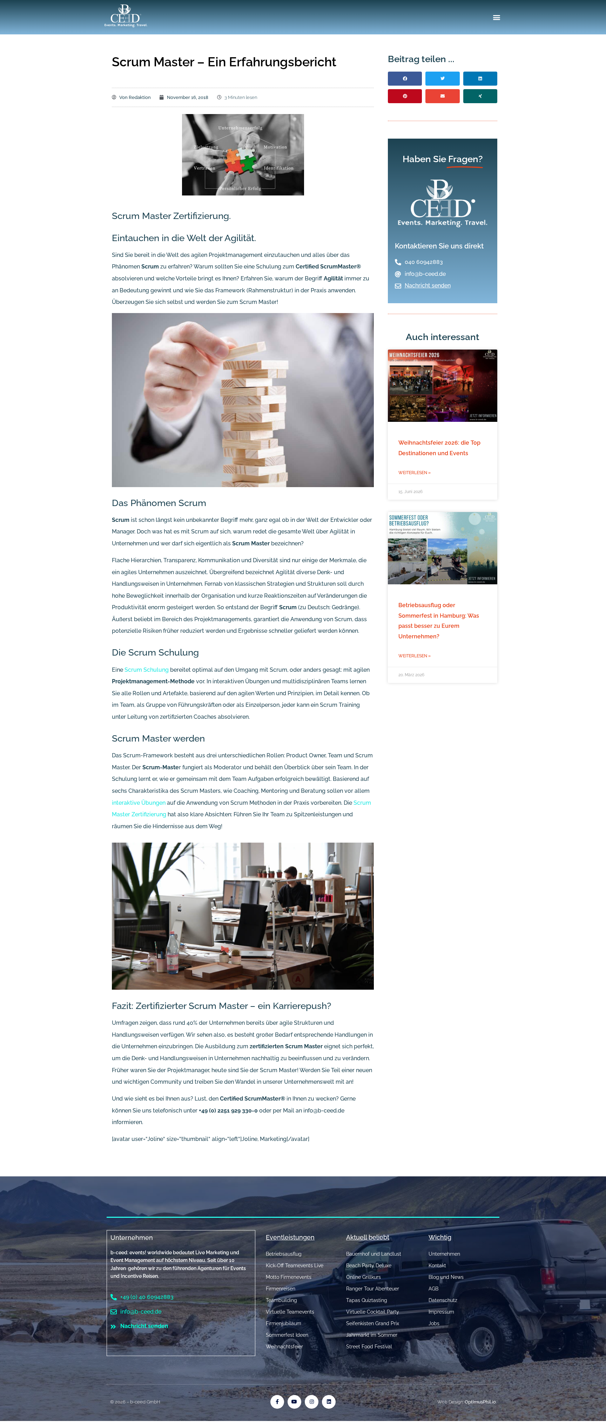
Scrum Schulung (146, 669)
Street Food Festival (369, 1346)
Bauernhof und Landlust (373, 1254)
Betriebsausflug (284, 1254)
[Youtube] (294, 1402)
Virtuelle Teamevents (290, 1312)
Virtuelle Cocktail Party (372, 1312)
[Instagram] (311, 1402)
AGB (433, 1288)
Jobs (434, 1323)
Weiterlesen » (414, 472)
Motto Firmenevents (288, 1277)
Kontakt (437, 1265)
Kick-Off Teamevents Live (294, 1265)
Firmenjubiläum (283, 1323)
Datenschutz (443, 1300)
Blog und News (446, 1277)
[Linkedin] (329, 1402)
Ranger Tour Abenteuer (372, 1288)
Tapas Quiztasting (366, 1300)
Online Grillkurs (363, 1277)
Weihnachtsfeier (284, 1346)
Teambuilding (281, 1300)
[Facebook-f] (277, 1402)
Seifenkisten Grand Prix (372, 1323)
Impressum (441, 1312)
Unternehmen (131, 1237)
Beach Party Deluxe (368, 1265)
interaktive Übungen (139, 802)
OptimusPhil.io (480, 1401)
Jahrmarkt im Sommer (371, 1335)
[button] (497, 17)
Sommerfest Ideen (287, 1335)
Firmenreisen (280, 1288)
